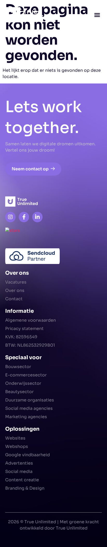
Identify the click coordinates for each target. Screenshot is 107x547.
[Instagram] (10, 217)
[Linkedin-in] (37, 217)
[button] (97, 15)
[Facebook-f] (24, 217)
